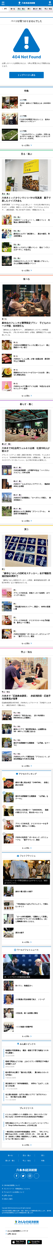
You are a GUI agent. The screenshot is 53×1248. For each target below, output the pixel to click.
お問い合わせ (8, 1195)
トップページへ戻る (26, 75)
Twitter (23, 1175)
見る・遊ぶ (21, 9)
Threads (36, 1175)
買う (29, 9)
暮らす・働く (37, 9)
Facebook (16, 1175)
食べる (13, 9)
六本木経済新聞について (12, 1185)
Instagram (29, 1175)
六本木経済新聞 (26, 3)
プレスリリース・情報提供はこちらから (17, 1189)
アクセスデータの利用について (14, 1192)
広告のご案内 (8, 1199)
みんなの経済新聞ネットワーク (26, 1222)
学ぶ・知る (48, 9)
